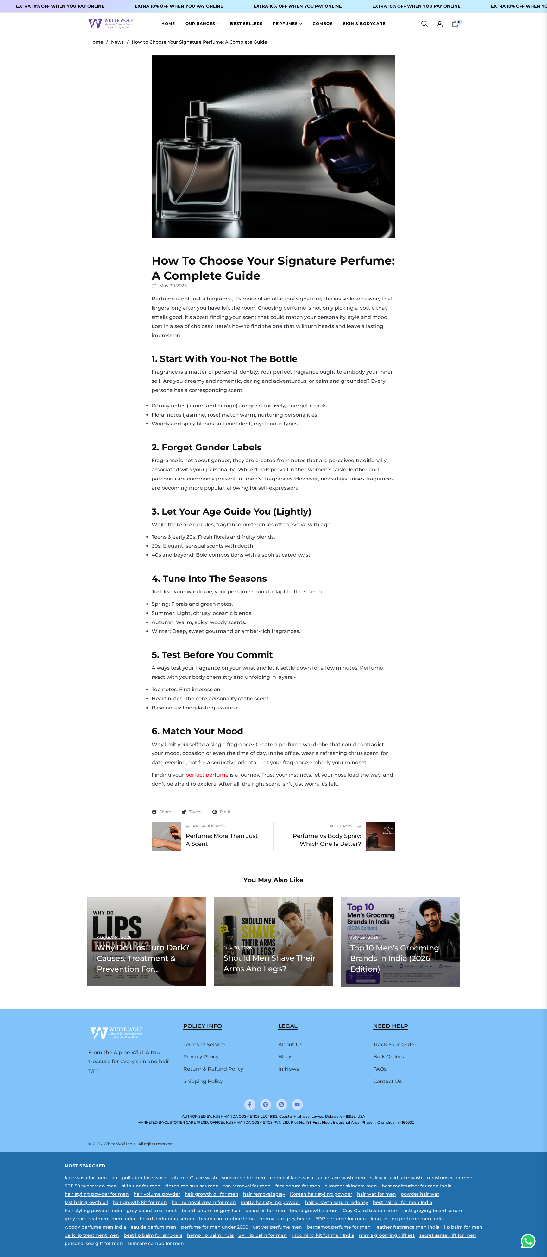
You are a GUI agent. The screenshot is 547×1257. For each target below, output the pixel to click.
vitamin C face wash (194, 1177)
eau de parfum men (153, 1227)
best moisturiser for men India (416, 1186)
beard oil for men (265, 1210)
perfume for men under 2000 (214, 1227)
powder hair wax (420, 1194)
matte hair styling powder (270, 1202)
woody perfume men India (95, 1227)
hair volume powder (157, 1194)
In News (288, 1069)
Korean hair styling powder (321, 1194)
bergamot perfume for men (339, 1227)
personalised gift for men (94, 1243)
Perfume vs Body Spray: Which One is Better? (327, 840)
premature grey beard (285, 1219)
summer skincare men (351, 1186)
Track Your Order (395, 1045)
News (117, 42)
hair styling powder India (93, 1210)
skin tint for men (141, 1186)
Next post (342, 826)
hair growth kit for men (140, 1202)
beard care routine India (227, 1219)
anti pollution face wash (139, 1177)
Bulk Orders (388, 1057)
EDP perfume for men (340, 1219)
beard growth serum (314, 1210)
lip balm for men (463, 1227)
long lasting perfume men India (407, 1219)
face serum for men (297, 1186)
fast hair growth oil (86, 1202)
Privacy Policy (201, 1057)
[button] (424, 23)
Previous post (210, 826)
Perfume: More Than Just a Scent (222, 840)
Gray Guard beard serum (371, 1210)
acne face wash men (341, 1177)
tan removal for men (247, 1186)
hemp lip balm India (210, 1235)
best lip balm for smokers (153, 1235)
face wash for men (86, 1177)
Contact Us (387, 1081)
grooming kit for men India (323, 1235)
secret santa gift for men (447, 1235)
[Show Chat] (530, 1241)
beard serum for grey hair (211, 1210)
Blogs (285, 1057)
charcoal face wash (291, 1177)
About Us (290, 1045)
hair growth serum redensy (336, 1202)
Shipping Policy (203, 1081)
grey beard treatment (152, 1210)
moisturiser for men (450, 1177)
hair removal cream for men (204, 1202)
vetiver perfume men (277, 1227)
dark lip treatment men (92, 1235)
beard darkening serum (167, 1219)
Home (96, 42)
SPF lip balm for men (262, 1235)
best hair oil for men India (402, 1202)
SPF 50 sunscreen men (91, 1186)
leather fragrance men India (407, 1227)
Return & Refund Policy (213, 1069)
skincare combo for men (156, 1243)
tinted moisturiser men (192, 1186)
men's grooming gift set (387, 1235)
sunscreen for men (243, 1177)
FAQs (380, 1069)
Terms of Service (204, 1045)
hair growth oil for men (211, 1194)
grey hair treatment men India (100, 1219)
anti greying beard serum (432, 1210)
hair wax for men (376, 1194)
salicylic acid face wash (396, 1177)
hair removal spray (264, 1194)
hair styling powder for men (97, 1194)
